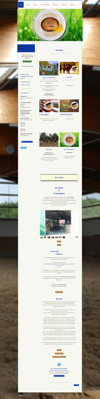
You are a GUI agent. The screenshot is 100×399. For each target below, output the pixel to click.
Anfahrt (59, 244)
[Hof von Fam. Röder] (60, 237)
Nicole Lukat (22, 124)
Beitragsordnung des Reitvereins (59, 356)
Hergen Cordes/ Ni (24, 119)
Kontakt (59, 241)
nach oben (76, 385)
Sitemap (28, 395)
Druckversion (23, 395)
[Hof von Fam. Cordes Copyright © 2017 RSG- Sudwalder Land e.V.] (41, 237)
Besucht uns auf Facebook (27, 141)
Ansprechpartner (59, 292)
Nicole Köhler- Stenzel (24, 135)
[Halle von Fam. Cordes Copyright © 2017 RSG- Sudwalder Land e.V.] (59, 223)
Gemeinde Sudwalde (27, 61)
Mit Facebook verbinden (59, 375)
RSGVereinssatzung (59, 353)
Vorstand (59, 350)
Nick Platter (22, 115)
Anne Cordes (22, 130)
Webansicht (78, 396)
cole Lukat (30, 119)
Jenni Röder (22, 104)
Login (80, 395)
